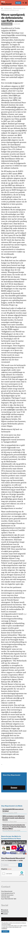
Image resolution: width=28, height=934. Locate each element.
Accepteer (5, 931)
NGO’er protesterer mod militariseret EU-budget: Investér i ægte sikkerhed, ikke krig (13, 818)
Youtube (5, 913)
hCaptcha (6, 869)
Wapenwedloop (7, 24)
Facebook (5, 910)
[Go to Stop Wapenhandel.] (2, 8)
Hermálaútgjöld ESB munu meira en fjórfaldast (12, 810)
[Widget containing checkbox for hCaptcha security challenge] (13, 874)
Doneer (18, 3)
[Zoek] (23, 3)
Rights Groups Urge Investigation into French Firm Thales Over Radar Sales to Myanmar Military (14, 826)
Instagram (5, 911)
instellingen (4, 928)
